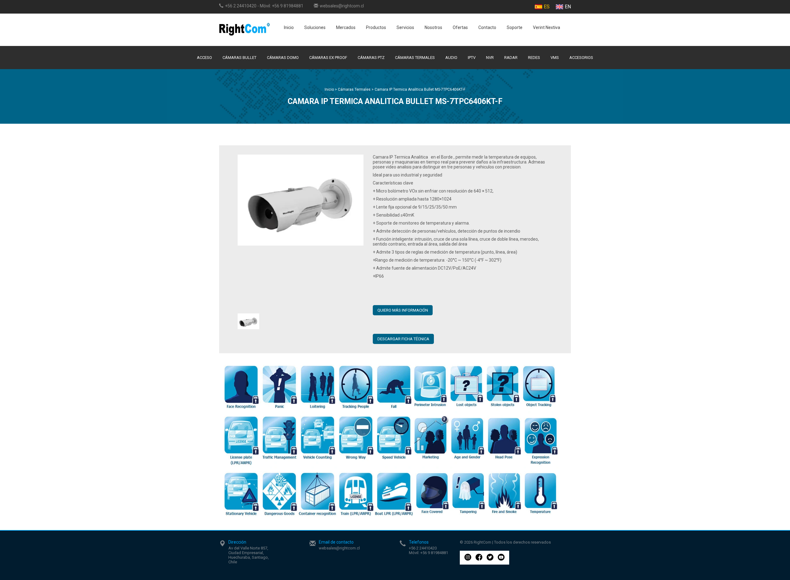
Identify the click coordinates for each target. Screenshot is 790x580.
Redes (534, 57)
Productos (376, 27)
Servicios (405, 27)
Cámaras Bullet (239, 57)
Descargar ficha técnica (403, 339)
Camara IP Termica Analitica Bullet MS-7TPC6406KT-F (420, 89)
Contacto (487, 27)
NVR (490, 57)
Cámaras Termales (415, 57)
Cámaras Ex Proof (328, 57)
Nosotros (433, 27)
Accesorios (581, 57)
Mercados (346, 27)
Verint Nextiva (546, 27)
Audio (451, 57)
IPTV (472, 57)
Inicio (289, 27)
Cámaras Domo (283, 57)
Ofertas (460, 27)
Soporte (514, 27)
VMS (555, 57)
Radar (511, 57)
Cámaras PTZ (371, 57)
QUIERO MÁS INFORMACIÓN (402, 310)
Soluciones (315, 27)
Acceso (204, 57)
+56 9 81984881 (287, 5)
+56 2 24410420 (240, 5)
